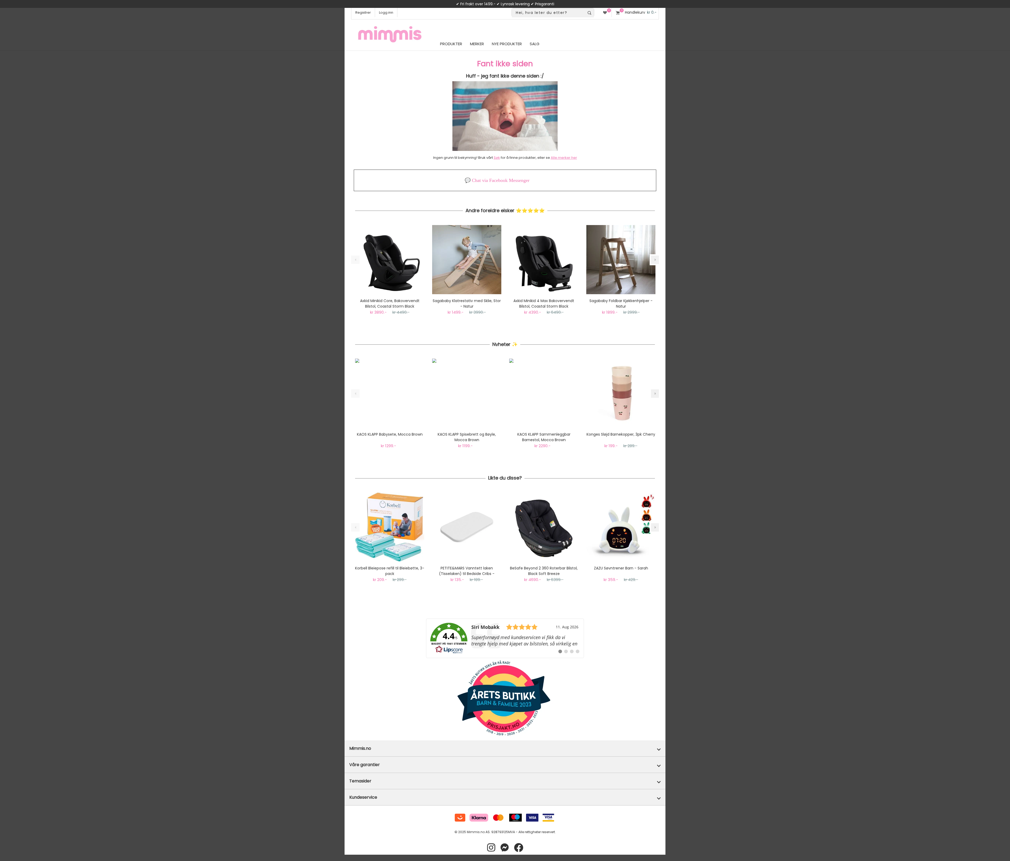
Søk (497, 157)
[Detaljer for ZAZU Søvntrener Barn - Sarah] (620, 527)
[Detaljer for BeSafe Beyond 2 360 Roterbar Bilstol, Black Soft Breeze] (543, 527)
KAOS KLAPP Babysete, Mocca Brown (390, 434)
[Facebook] (518, 848)
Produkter (451, 44)
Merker (477, 44)
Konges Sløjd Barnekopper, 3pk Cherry (621, 434)
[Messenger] (505, 848)
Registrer (363, 12)
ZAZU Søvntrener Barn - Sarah (621, 568)
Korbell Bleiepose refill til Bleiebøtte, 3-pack (389, 570)
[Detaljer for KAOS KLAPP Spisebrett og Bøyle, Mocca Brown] (466, 393)
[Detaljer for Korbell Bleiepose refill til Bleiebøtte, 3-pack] (389, 527)
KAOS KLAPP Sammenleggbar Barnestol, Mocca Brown (543, 437)
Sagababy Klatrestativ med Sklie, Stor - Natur (467, 303)
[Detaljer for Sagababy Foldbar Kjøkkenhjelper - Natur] (620, 259)
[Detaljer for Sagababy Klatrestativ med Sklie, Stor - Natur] (466, 259)
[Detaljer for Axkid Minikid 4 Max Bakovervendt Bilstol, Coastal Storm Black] (543, 259)
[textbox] (548, 12)
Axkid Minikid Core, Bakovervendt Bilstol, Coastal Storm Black (390, 303)
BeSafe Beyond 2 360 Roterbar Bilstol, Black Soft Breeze (544, 570)
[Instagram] (491, 848)
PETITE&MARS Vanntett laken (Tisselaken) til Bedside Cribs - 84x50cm (466, 571)
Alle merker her (564, 157)
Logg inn (386, 12)
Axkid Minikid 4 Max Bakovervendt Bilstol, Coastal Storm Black (543, 303)
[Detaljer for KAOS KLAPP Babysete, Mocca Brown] (389, 393)
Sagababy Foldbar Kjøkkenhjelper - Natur (621, 303)
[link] (505, 638)
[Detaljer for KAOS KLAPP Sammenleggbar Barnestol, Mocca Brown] (543, 393)
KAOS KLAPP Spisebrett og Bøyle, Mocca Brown (467, 437)
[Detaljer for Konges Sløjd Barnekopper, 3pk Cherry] (620, 393)
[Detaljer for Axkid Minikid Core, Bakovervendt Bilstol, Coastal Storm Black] (389, 259)
